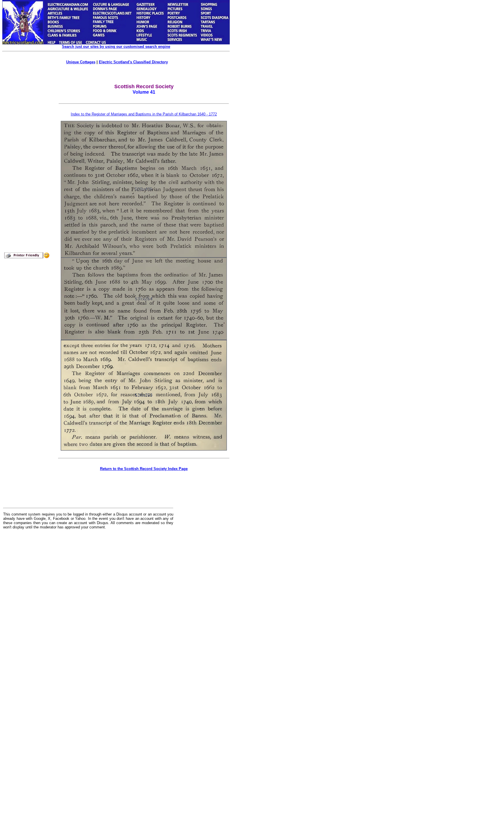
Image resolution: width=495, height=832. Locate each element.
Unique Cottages (80, 62)
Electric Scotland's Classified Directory (133, 62)
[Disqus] (88, 604)
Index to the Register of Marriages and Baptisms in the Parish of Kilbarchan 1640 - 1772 (144, 114)
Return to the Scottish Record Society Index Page (144, 469)
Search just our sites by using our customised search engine (116, 46)
